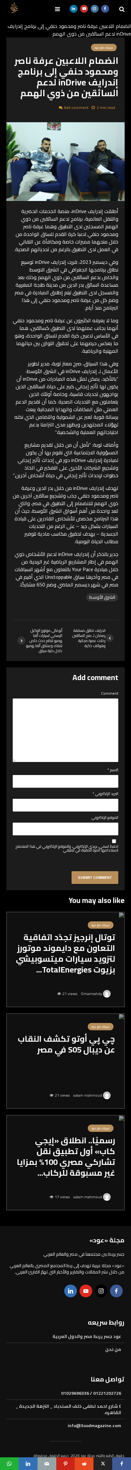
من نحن (113, 1349)
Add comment (76, 107)
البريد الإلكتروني (105, 794)
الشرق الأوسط (102, 597)
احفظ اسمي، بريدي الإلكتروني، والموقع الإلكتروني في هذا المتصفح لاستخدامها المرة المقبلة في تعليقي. (67, 848)
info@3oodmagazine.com (94, 1425)
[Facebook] (116, 1291)
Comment (109, 693)
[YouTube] (85, 1291)
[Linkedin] (70, 1291)
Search (64, 34)
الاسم (112, 770)
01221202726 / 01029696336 (91, 1393)
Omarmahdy (92, 993)
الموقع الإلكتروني (105, 817)
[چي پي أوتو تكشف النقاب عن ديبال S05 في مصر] (65, 1060)
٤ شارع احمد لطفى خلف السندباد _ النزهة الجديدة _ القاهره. (68, 1409)
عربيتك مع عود (100, 925)
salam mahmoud (88, 1095)
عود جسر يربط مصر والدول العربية (86, 1336)
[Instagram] (101, 1291)
